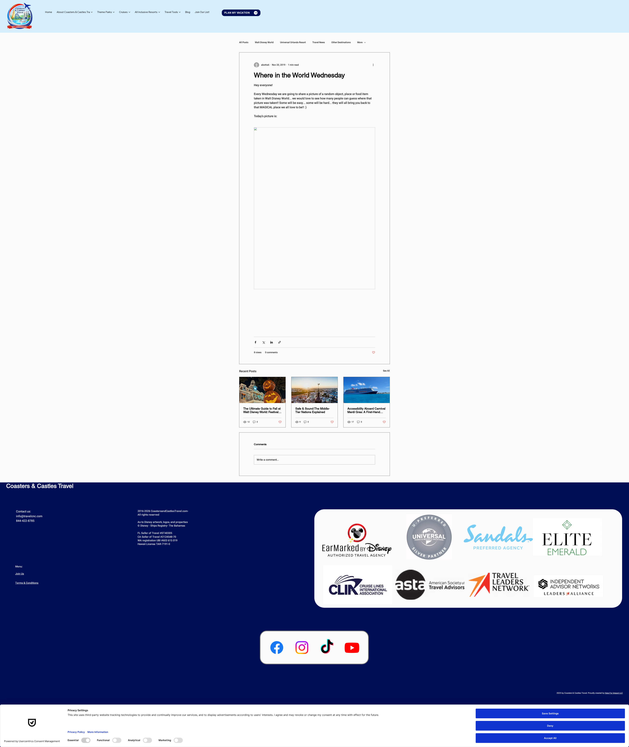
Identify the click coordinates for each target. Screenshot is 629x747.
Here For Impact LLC (614, 693)
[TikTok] (326, 647)
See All (386, 371)
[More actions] (373, 65)
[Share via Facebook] (255, 342)
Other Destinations (341, 42)
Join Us (19, 574)
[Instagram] (301, 647)
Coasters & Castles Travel (39, 485)
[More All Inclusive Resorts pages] (159, 12)
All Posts (243, 42)
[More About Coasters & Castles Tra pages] (92, 12)
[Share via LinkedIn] (271, 342)
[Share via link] (279, 342)
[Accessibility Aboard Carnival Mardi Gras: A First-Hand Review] (366, 390)
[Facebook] (276, 647)
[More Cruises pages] (129, 12)
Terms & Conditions (26, 583)
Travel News (318, 42)
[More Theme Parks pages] (113, 12)
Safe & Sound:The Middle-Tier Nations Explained (312, 410)
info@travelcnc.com (29, 516)
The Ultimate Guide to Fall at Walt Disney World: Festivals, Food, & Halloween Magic (262, 410)
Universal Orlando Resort (293, 42)
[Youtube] (352, 647)
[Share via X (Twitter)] (263, 342)
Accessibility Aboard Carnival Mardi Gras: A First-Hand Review (366, 410)
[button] (202, 12)
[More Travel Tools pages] (180, 12)
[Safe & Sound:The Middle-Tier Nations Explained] (314, 390)
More (359, 42)
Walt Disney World (264, 42)
